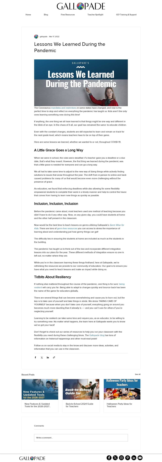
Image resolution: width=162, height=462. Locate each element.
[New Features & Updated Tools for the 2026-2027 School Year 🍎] (40, 389)
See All (137, 374)
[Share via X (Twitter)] (41, 357)
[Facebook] (109, 457)
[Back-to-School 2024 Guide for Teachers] (81, 389)
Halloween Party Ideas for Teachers (119, 405)
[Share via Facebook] (35, 357)
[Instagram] (121, 457)
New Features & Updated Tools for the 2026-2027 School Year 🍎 (37, 405)
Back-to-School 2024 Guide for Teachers (79, 405)
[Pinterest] (127, 457)
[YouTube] (140, 457)
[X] (115, 457)
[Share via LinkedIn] (48, 357)
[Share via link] (54, 357)
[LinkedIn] (133, 457)
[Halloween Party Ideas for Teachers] (122, 389)
